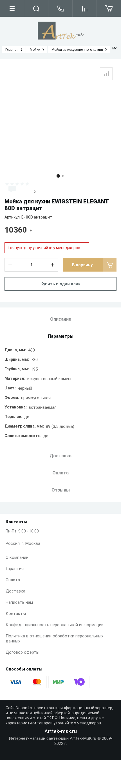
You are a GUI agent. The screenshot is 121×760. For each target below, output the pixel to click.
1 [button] (58, 176)
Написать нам (19, 602)
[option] (60, 116)
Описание (60, 319)
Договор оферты (22, 652)
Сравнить (106, 73)
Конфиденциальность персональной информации (55, 624)
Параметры (60, 336)
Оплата (13, 579)
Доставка (15, 591)
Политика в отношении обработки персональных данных (54, 638)
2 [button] (62, 176)
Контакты (16, 613)
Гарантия (15, 568)
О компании (17, 557)
